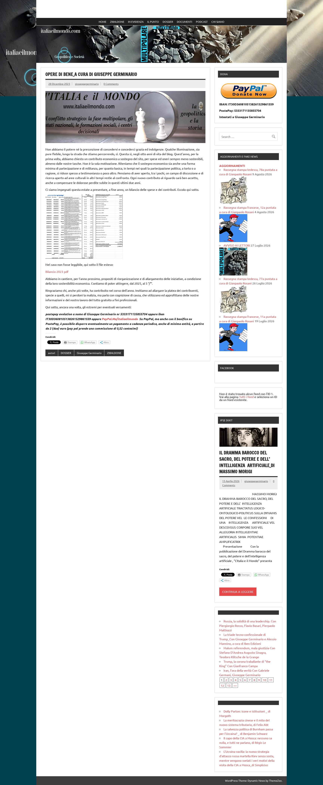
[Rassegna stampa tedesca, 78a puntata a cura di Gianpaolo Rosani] (233, 203)
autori (51, 353)
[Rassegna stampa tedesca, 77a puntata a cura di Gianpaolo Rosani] (233, 312)
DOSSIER (168, 21)
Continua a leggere (237, 591)
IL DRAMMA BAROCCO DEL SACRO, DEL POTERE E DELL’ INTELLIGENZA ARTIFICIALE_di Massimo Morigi (247, 462)
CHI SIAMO (217, 21)
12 (222, 685)
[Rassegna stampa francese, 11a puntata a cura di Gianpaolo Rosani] (233, 350)
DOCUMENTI (184, 21)
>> (235, 685)
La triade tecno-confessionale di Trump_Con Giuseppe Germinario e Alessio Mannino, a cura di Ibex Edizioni (247, 639)
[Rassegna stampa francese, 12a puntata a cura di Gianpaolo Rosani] (233, 241)
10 (264, 680)
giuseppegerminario (87, 83)
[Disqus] (125, 412)
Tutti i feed (246, 397)
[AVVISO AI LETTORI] (233, 274)
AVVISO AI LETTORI (237, 245)
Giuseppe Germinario (89, 353)
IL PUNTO (153, 21)
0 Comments (111, 83)
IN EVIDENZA (136, 21)
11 (271, 680)
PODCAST (202, 21)
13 (228, 685)
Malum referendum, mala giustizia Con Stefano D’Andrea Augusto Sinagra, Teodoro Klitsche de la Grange (247, 652)
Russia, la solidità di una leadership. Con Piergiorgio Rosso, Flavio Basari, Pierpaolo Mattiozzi (247, 625)
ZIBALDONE (117, 21)
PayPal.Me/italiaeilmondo (120, 319)
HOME (102, 21)
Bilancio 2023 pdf (56, 271)
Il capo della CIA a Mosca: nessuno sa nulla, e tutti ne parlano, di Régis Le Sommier (245, 742)
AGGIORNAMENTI (232, 166)
